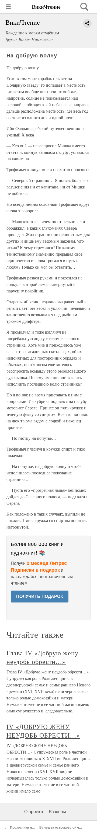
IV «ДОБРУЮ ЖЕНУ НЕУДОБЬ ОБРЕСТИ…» (43, 730)
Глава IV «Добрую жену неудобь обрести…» (42, 657)
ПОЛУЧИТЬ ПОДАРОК (39, 596)
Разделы (57, 811)
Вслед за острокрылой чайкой (63, 827)
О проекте (34, 811)
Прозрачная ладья (25, 827)
